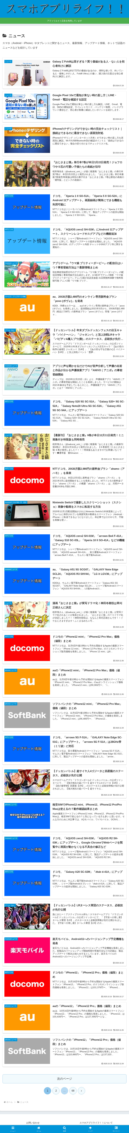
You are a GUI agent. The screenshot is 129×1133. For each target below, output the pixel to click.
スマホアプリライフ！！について (96, 1122)
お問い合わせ (32, 1122)
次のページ (64, 1078)
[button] (119, 672)
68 (73, 1090)
